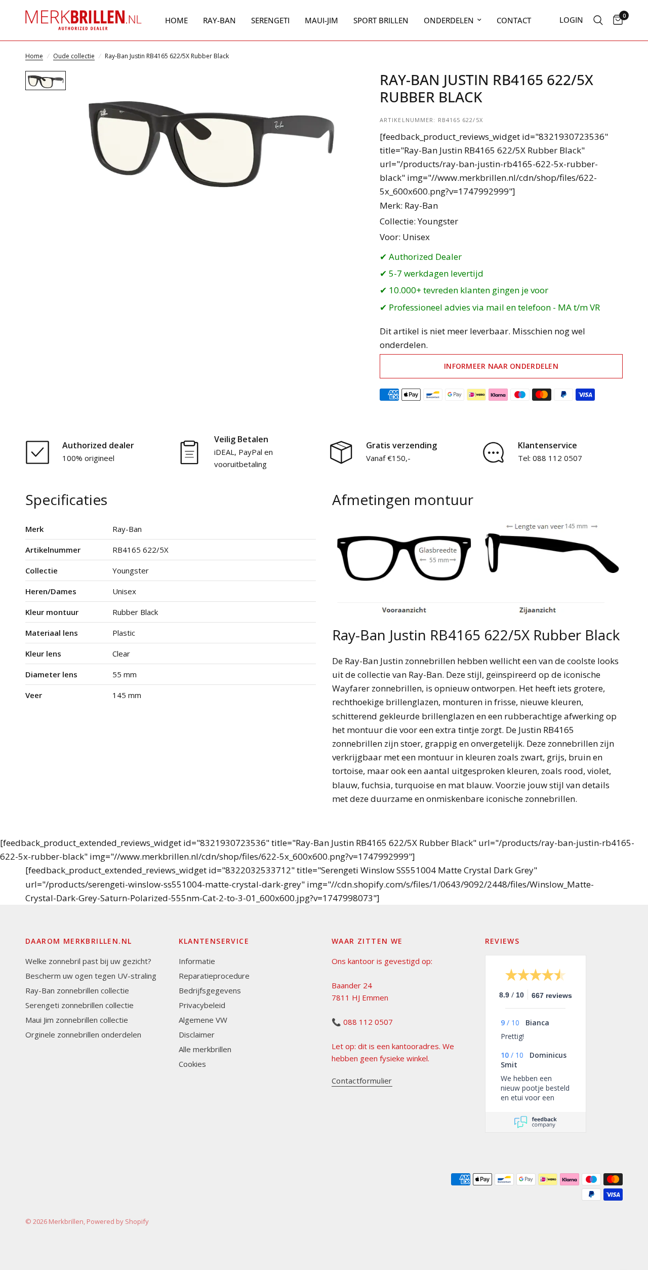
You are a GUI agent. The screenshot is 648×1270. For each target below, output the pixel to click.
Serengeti (270, 20)
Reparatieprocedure (214, 976)
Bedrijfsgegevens (210, 990)
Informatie (197, 961)
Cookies (192, 1064)
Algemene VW (203, 1020)
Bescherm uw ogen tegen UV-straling (90, 976)
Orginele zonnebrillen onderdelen (83, 1034)
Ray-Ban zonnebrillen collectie (77, 990)
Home (176, 20)
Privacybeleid (202, 1005)
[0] (615, 20)
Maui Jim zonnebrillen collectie (76, 1020)
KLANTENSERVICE (214, 941)
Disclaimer (197, 1034)
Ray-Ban (219, 20)
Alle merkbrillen (205, 1049)
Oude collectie (74, 56)
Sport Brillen (381, 20)
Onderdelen (449, 20)
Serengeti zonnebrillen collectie (79, 1005)
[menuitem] (176, 20)
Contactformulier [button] (362, 1080)
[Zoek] (598, 20)
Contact (514, 20)
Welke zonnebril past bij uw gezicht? (88, 961)
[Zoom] (328, 92)
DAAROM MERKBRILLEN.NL (78, 941)
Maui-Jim (321, 20)
